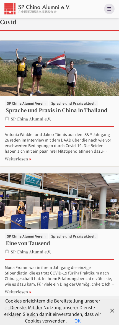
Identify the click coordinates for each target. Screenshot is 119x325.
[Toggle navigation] (109, 9)
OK (77, 320)
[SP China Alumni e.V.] (38, 8)
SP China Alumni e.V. (31, 119)
